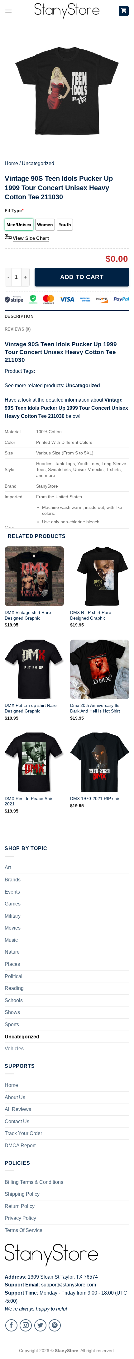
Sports (12, 1024)
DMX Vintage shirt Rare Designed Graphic (28, 615)
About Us (15, 1097)
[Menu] (8, 10)
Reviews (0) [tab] (18, 329)
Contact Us (17, 1121)
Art (8, 867)
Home (11, 163)
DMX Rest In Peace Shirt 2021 (29, 801)
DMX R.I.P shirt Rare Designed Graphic (90, 615)
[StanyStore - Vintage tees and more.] (67, 11)
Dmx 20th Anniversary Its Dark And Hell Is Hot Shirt (95, 708)
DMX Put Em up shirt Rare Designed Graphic (31, 708)
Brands (13, 879)
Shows (12, 1012)
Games (13, 903)
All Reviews (18, 1109)
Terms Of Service (23, 1230)
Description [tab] (19, 316)
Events (12, 892)
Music (11, 940)
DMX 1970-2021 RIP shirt (95, 798)
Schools (14, 1000)
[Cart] (124, 11)
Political (13, 976)
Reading (14, 988)
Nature (12, 952)
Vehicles (14, 1048)
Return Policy (20, 1206)
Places (12, 964)
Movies (13, 928)
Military (13, 916)
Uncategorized (38, 163)
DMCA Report (20, 1145)
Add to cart (81, 277)
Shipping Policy (22, 1194)
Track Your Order (23, 1133)
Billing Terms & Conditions (34, 1182)
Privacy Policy (20, 1218)
